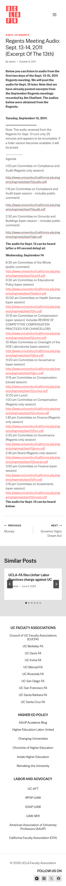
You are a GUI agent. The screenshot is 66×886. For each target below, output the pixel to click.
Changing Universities (33, 738)
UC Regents (22, 34)
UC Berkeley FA (33, 646)
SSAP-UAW (33, 807)
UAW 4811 (33, 816)
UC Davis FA (33, 653)
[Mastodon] (37, 878)
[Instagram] (44, 878)
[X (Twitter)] (51, 878)
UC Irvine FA (33, 660)
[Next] (56, 584)
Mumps (12, 528)
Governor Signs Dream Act (51, 531)
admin (12, 61)
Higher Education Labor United (33, 729)
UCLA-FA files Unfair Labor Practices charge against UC (30, 577)
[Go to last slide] (10, 584)
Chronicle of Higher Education (33, 748)
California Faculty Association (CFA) (33, 838)
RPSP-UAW (33, 798)
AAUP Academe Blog (33, 722)
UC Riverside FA (33, 674)
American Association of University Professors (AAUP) (33, 827)
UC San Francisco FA (33, 688)
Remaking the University (33, 766)
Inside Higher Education (33, 757)
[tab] (26, 603)
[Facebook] (58, 878)
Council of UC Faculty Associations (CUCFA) (33, 637)
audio (9, 34)
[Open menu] (56, 14)
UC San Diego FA (33, 681)
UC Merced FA (33, 667)
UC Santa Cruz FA (33, 702)
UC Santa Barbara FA (33, 695)
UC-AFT (33, 789)
